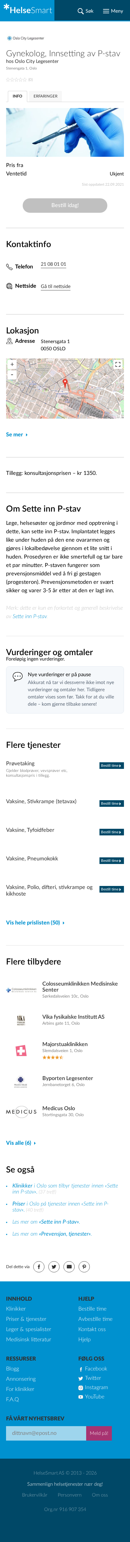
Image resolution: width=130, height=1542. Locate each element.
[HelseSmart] (27, 10)
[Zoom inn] (12, 364)
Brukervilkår (34, 1495)
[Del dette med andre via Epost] (69, 1266)
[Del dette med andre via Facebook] (38, 1266)
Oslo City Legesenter (37, 61)
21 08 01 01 (53, 264)
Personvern (70, 1495)
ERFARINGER (45, 96)
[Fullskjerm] (117, 364)
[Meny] (113, 11)
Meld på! (99, 1433)
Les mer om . (46, 1222)
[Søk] (85, 11)
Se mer (14, 435)
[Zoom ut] (12, 374)
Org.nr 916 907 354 (65, 1509)
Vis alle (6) (18, 1143)
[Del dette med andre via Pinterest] (84, 1266)
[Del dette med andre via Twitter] (54, 1266)
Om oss (100, 1495)
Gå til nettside (55, 286)
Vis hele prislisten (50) (33, 923)
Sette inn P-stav (30, 616)
